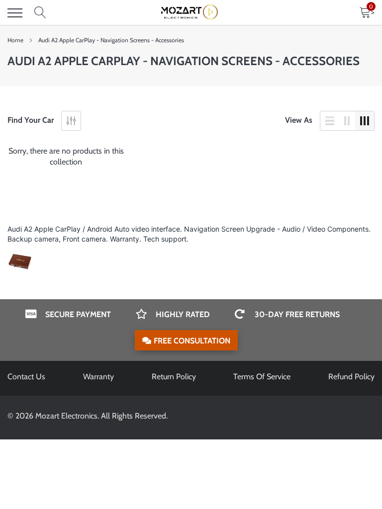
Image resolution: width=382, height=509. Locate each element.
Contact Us (26, 376)
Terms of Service (261, 376)
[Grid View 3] (364, 120)
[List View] (329, 120)
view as (298, 120)
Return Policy (174, 376)
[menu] (14, 12)
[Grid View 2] (347, 120)
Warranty (98, 376)
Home (15, 40)
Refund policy (351, 376)
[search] (40, 13)
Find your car (30, 120)
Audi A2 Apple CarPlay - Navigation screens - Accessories (111, 40)
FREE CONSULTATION (192, 340)
